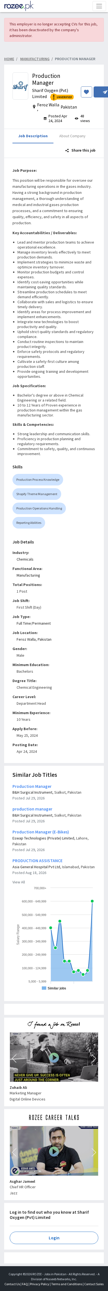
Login (54, 1237)
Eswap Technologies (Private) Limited (43, 838)
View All (18, 882)
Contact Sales (94, 1284)
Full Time (24, 623)
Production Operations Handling (39, 508)
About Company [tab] (72, 135)
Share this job (83, 150)
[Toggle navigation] (99, 6)
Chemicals (25, 559)
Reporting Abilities (28, 523)
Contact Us (12, 1284)
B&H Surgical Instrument (32, 792)
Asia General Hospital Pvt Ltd (36, 866)
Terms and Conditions (66, 1284)
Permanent (41, 623)
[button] (14, 1058)
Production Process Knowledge (37, 479)
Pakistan (45, 639)
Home (9, 58)
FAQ (25, 1284)
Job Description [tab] (33, 135)
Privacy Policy (39, 1284)
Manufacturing (28, 575)
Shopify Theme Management (36, 494)
